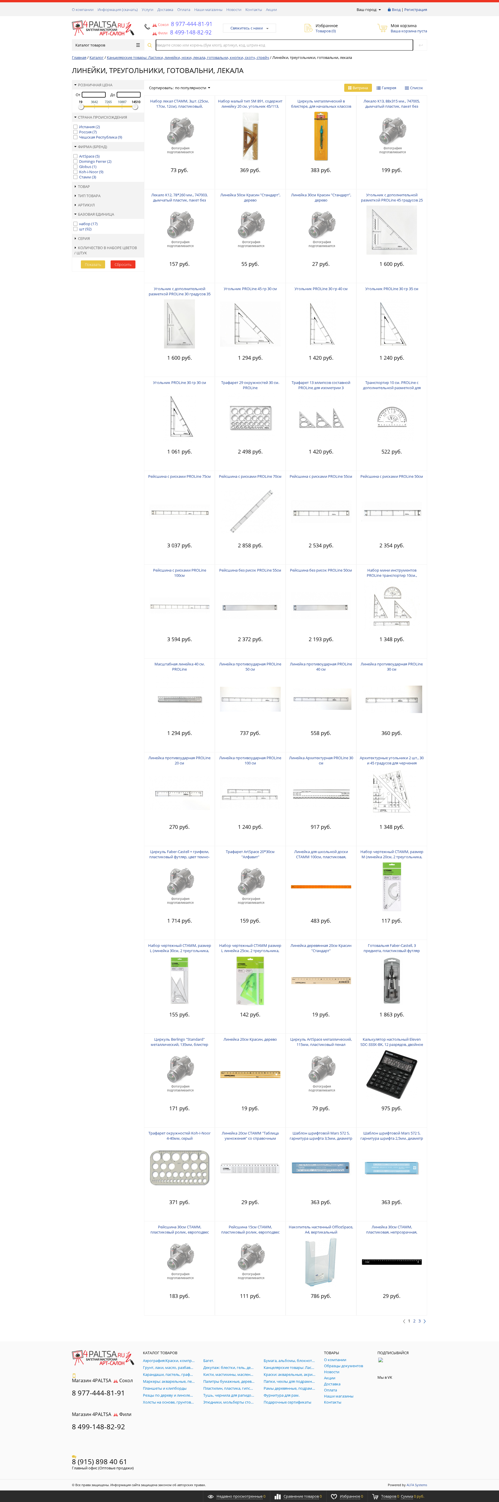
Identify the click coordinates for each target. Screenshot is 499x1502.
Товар (84, 186)
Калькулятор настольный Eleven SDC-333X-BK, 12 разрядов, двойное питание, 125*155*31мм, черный (391, 1044)
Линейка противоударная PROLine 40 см (321, 666)
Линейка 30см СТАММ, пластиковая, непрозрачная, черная (391, 1232)
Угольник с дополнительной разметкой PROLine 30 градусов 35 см (180, 294)
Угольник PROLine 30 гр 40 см (321, 288)
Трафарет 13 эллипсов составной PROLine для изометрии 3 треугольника (321, 387)
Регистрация (415, 9)
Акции (271, 9)
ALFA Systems (417, 1485)
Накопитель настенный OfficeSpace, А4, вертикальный (321, 1229)
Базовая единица (96, 214)
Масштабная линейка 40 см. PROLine (179, 666)
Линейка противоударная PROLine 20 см (179, 760)
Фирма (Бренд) (92, 146)
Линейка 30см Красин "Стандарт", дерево (321, 197)
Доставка (165, 9)
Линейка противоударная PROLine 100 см (250, 760)
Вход (396, 9)
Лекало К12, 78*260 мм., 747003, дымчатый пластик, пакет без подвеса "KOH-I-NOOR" (179, 200)
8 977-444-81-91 (191, 23)
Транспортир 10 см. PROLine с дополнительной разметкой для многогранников (392, 387)
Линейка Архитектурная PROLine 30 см (321, 760)
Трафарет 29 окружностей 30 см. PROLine (250, 385)
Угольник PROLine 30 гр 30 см (179, 382)
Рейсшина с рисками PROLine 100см (179, 573)
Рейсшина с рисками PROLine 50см (391, 476)
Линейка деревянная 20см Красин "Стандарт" (321, 948)
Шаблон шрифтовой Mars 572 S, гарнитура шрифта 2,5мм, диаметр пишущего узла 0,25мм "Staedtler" (391, 1138)
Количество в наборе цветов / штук (105, 250)
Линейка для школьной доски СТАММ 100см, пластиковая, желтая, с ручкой (321, 857)
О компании (83, 9)
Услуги (147, 9)
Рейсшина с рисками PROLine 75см (179, 476)
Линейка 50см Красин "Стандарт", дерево (250, 197)
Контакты (253, 9)
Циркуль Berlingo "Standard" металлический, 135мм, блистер (179, 1042)
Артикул (86, 205)
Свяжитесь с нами (246, 28)
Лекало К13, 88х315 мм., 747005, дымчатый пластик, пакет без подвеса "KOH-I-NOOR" (392, 106)
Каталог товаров (90, 45)
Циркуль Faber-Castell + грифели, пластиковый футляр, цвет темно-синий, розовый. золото (179, 857)
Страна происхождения (102, 117)
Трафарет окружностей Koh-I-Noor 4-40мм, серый (179, 1135)
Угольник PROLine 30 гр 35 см (391, 288)
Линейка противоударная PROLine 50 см (250, 666)
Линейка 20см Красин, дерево (250, 1039)
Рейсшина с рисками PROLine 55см (321, 476)
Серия (84, 238)
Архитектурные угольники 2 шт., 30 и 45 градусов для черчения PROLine (392, 763)
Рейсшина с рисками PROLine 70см (250, 476)
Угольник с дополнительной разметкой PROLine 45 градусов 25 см (392, 200)
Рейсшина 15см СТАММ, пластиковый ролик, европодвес (250, 1229)
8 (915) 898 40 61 (99, 1461)
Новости (233, 9)
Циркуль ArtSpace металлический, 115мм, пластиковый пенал (321, 1042)
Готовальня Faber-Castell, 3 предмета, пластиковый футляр (392, 948)
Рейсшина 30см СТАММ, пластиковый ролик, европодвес (179, 1229)
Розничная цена (95, 84)
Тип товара (89, 195)
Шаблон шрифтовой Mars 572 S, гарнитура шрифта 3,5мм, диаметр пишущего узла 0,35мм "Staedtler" (321, 1138)
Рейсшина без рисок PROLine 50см (321, 570)
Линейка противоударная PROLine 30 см (392, 666)
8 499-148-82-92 (98, 1426)
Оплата (183, 9)
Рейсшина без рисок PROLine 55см (250, 570)
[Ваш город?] (379, 9)
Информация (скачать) (118, 9)
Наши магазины (208, 9)
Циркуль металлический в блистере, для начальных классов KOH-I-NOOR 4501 (321, 106)
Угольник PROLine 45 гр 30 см (250, 288)
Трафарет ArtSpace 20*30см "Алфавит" (250, 854)
